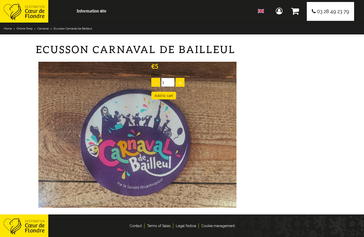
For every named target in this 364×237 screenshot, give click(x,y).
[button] (295, 11)
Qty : (155, 74)
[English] (263, 12)
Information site (91, 10)
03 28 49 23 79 (333, 11)
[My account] (280, 11)
